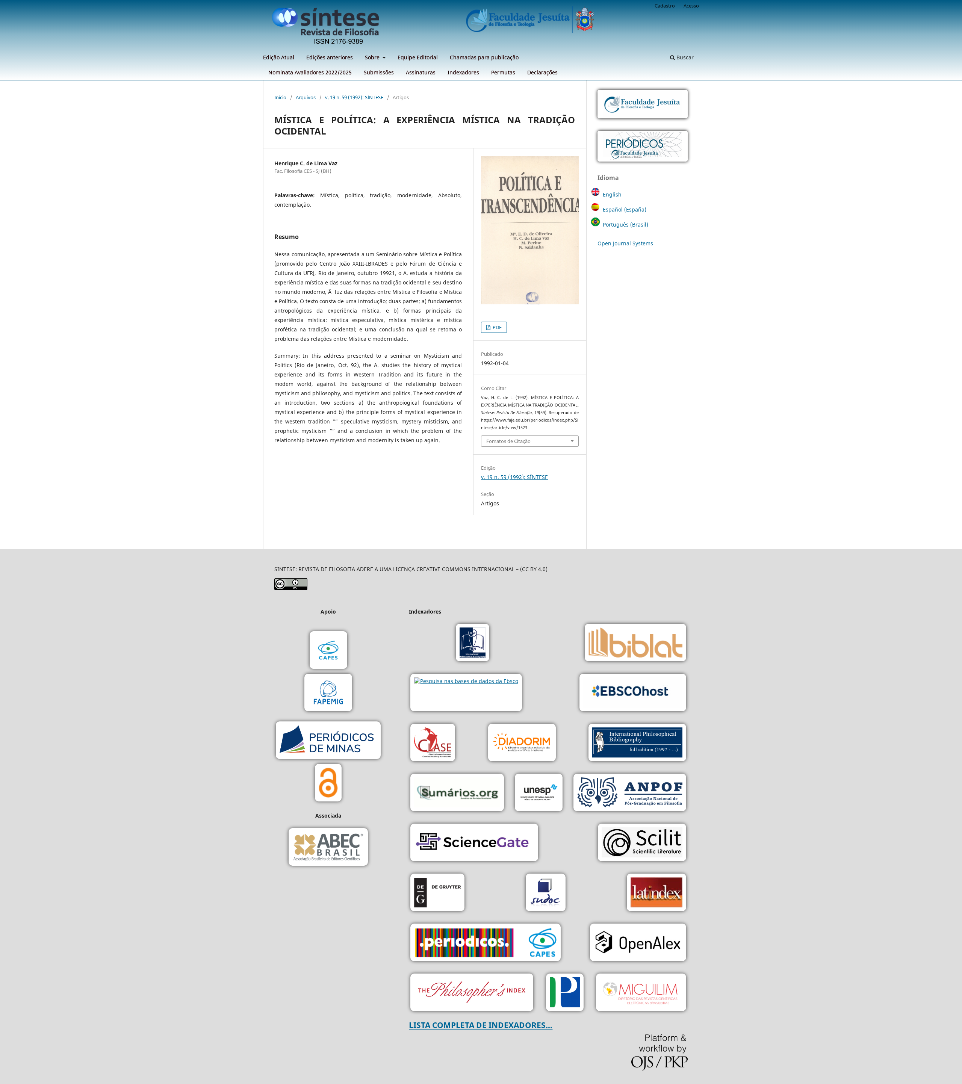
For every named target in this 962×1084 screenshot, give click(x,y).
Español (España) (624, 209)
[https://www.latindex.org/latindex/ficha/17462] (656, 893)
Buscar (684, 57)
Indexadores (463, 72)
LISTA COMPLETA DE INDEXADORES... (480, 1025)
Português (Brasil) (625, 224)
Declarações (542, 72)
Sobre (373, 57)
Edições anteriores (329, 57)
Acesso (691, 5)
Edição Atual (278, 57)
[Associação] (630, 793)
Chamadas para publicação (484, 57)
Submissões (379, 72)
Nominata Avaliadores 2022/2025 (310, 72)
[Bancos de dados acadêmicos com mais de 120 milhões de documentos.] (474, 843)
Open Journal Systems (625, 243)
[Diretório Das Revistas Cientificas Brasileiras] (641, 993)
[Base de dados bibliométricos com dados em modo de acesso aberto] (638, 943)
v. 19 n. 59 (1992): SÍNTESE (354, 97)
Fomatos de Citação (508, 441)
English (612, 194)
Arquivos (306, 97)
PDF (497, 327)
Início (280, 97)
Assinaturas (421, 72)
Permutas (503, 72)
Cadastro (665, 5)
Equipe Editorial (418, 57)
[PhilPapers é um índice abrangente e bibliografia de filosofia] (565, 993)
